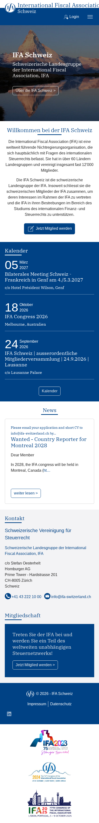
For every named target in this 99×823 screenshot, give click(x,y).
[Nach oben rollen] (88, 812)
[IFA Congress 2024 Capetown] (49, 772)
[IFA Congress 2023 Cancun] (49, 742)
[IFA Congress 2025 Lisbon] (49, 803)
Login (73, 17)
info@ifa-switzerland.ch (71, 597)
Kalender (49, 391)
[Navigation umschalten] (90, 17)
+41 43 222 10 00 (26, 597)
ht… (46, 470)
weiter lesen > (26, 493)
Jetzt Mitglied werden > (35, 665)
